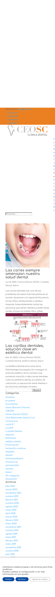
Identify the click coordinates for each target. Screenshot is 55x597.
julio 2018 (10, 554)
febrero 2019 (11, 541)
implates (9, 452)
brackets (9, 397)
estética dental (29, 361)
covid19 (9, 428)
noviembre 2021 (13, 493)
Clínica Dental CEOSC (29, 282)
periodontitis (12, 465)
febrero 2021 (11, 500)
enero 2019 (10, 544)
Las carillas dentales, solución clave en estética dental (24, 349)
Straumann (11, 479)
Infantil (9, 455)
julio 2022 (10, 486)
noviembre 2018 (13, 547)
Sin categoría (12, 476)
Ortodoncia (11, 462)
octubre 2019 (11, 530)
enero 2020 (11, 523)
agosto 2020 (11, 507)
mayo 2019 (10, 537)
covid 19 (9, 424)
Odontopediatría (14, 458)
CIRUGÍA (9, 411)
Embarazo (10, 438)
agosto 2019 (11, 534)
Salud (16, 285)
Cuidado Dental (13, 361)
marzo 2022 (11, 489)
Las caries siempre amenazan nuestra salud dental (22, 273)
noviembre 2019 (13, 527)
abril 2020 (10, 513)
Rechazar (22, 579)
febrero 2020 (11, 520)
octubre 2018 (11, 551)
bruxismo (10, 401)
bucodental (11, 404)
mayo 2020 (10, 510)
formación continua (15, 448)
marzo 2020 (11, 517)
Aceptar (8, 579)
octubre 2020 (12, 503)
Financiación (12, 445)
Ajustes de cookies (39, 579)
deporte (9, 435)
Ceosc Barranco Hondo (17, 407)
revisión (9, 469)
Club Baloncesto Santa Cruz (20, 418)
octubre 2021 (12, 496)
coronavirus (11, 421)
